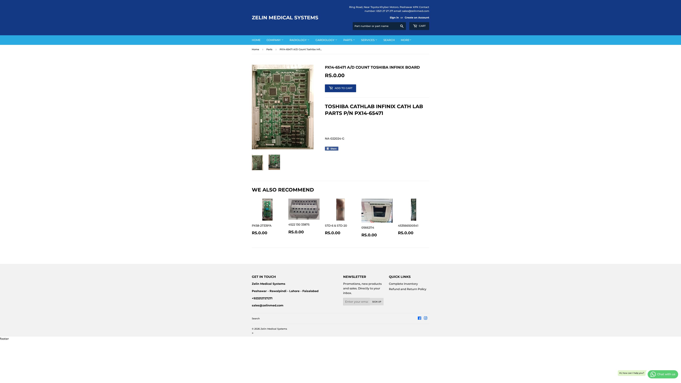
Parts (348, 40)
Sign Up (376, 301)
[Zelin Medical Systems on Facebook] (419, 318)
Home (256, 40)
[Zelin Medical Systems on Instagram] (425, 318)
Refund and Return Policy (407, 289)
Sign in (394, 17)
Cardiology (325, 40)
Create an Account (417, 17)
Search (389, 40)
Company (274, 40)
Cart (422, 25)
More (405, 40)
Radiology (298, 40)
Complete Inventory (403, 283)
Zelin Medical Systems (285, 18)
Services (368, 40)
